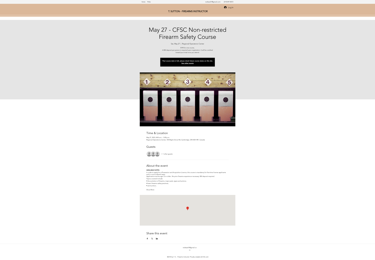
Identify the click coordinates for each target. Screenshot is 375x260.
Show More (150, 190)
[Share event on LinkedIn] (157, 238)
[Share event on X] (152, 238)
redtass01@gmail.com (213, 2)
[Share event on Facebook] (147, 238)
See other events (187, 63)
